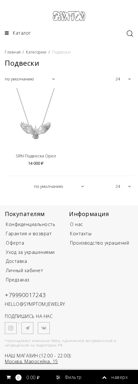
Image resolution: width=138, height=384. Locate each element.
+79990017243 (25, 295)
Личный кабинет (24, 270)
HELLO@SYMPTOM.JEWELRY (35, 304)
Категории (36, 52)
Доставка (16, 261)
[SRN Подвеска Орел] (35, 119)
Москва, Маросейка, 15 (31, 361)
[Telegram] (27, 328)
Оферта (15, 243)
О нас (76, 224)
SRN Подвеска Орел (36, 156)
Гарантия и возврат (29, 233)
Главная (13, 52)
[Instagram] (11, 328)
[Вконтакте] (44, 328)
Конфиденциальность (30, 224)
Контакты (80, 233)
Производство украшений (99, 243)
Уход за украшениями (30, 252)
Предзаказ (18, 280)
